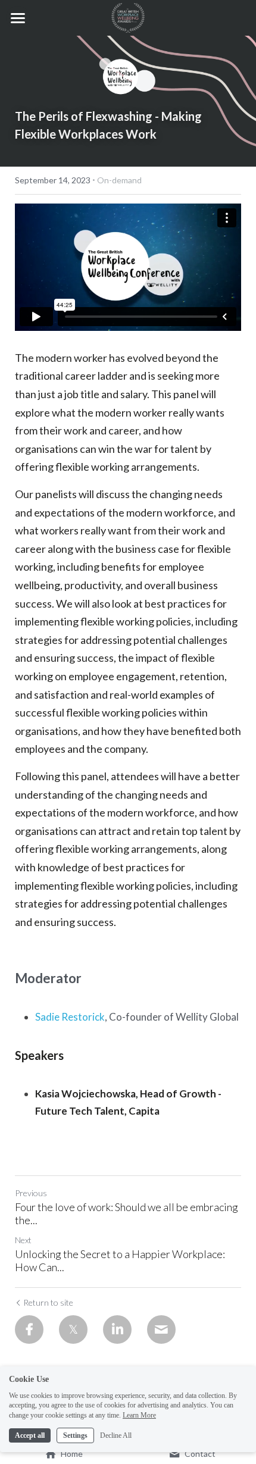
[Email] (161, 1329)
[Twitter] (73, 1329)
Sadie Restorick (70, 1017)
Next (23, 1240)
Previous (31, 1193)
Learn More (139, 1415)
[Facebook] (29, 1329)
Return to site (48, 1302)
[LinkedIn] (117, 1329)
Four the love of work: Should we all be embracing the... (126, 1213)
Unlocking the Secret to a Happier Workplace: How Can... (120, 1260)
